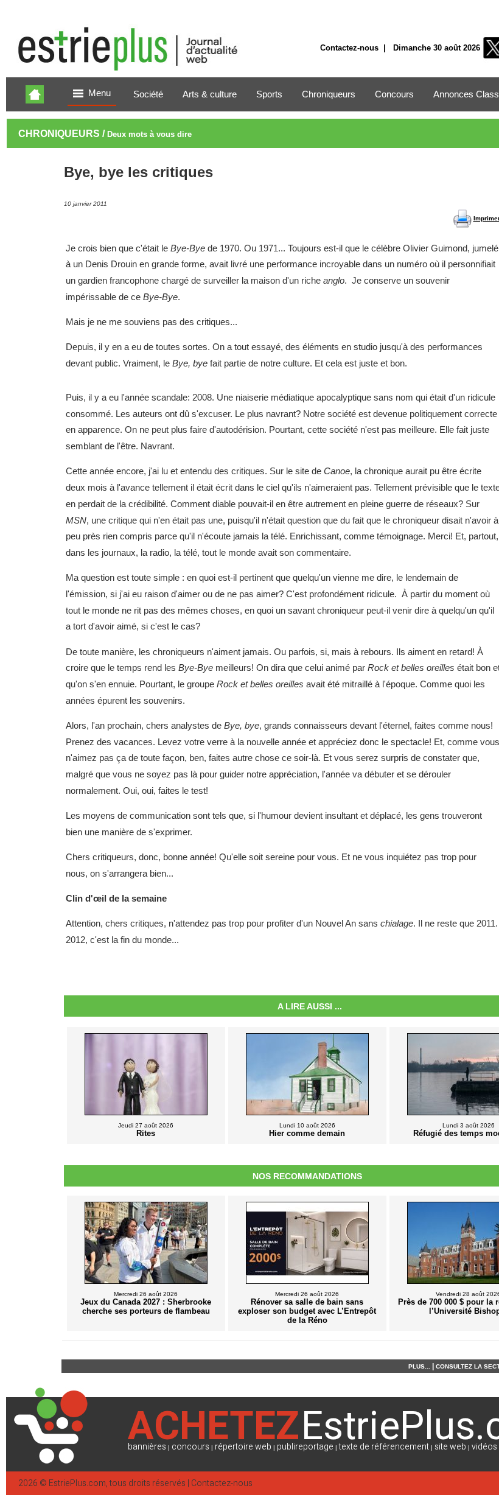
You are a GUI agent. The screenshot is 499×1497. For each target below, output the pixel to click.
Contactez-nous (349, 47)
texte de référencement (384, 1446)
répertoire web (243, 1446)
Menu (99, 93)
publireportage (305, 1446)
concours (190, 1446)
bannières (147, 1446)
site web (450, 1446)
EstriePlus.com (77, 1483)
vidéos (484, 1446)
